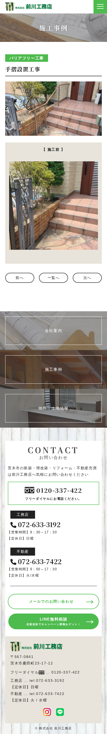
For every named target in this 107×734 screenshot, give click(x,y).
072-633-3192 (39, 524)
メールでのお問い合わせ (51, 601)
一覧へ (54, 278)
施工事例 (53, 369)
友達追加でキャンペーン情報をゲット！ (53, 621)
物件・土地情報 (53, 408)
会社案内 (53, 330)
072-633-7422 (40, 561)
